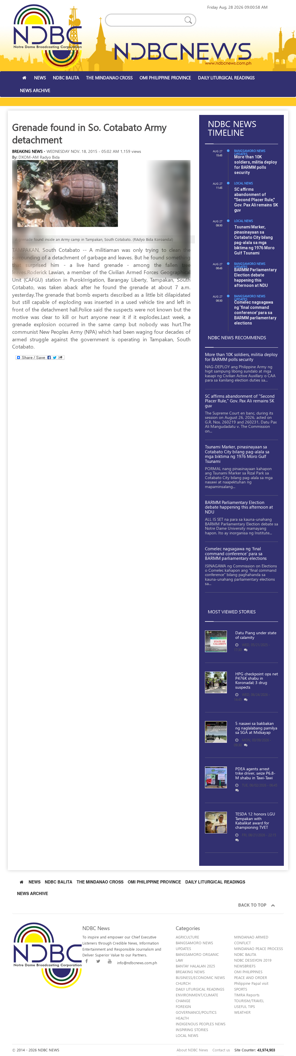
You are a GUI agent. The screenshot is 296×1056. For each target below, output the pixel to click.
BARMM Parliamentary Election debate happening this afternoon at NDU (239, 507)
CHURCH (183, 983)
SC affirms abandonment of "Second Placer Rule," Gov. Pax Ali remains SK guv (256, 199)
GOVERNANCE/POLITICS (196, 1012)
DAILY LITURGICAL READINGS (226, 77)
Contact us (221, 1049)
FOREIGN (183, 1006)
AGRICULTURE (187, 936)
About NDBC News (192, 1049)
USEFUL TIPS (244, 1006)
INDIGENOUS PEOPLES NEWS (200, 1023)
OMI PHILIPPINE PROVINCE (165, 77)
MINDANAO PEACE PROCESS (258, 948)
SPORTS (240, 989)
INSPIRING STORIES (192, 1029)
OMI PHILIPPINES (248, 971)
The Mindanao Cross (100, 882)
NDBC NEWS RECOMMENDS (237, 337)
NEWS (40, 77)
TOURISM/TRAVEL (249, 1000)
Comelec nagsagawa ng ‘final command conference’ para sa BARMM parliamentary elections (255, 312)
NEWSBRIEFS (245, 965)
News (34, 882)
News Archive (32, 893)
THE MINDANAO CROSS (109, 77)
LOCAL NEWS (243, 183)
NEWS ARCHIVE (35, 90)
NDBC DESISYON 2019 (252, 960)
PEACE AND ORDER (250, 977)
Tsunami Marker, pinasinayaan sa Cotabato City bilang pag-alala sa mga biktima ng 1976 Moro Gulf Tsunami (237, 454)
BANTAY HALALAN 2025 (195, 965)
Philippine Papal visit (251, 983)
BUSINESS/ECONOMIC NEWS (200, 977)
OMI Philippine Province (154, 882)
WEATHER (242, 1012)
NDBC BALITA (66, 77)
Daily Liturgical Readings (215, 882)
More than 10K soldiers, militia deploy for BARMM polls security (241, 356)
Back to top (253, 905)
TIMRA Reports (247, 994)
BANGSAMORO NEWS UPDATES (249, 152)
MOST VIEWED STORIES (232, 611)
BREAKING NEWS (27, 151)
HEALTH (182, 1017)
